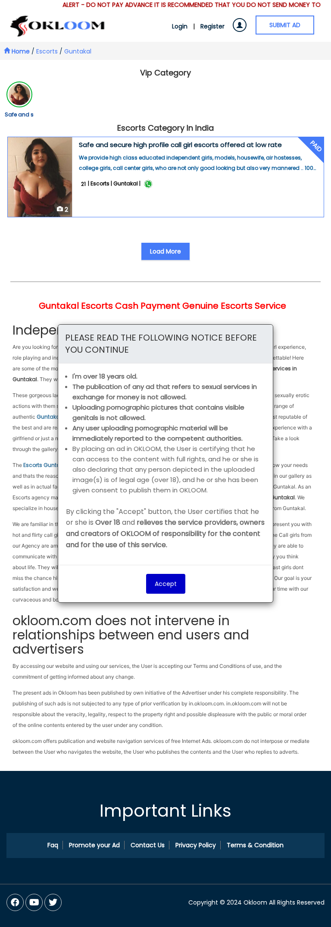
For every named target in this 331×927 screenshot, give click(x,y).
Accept (166, 583)
